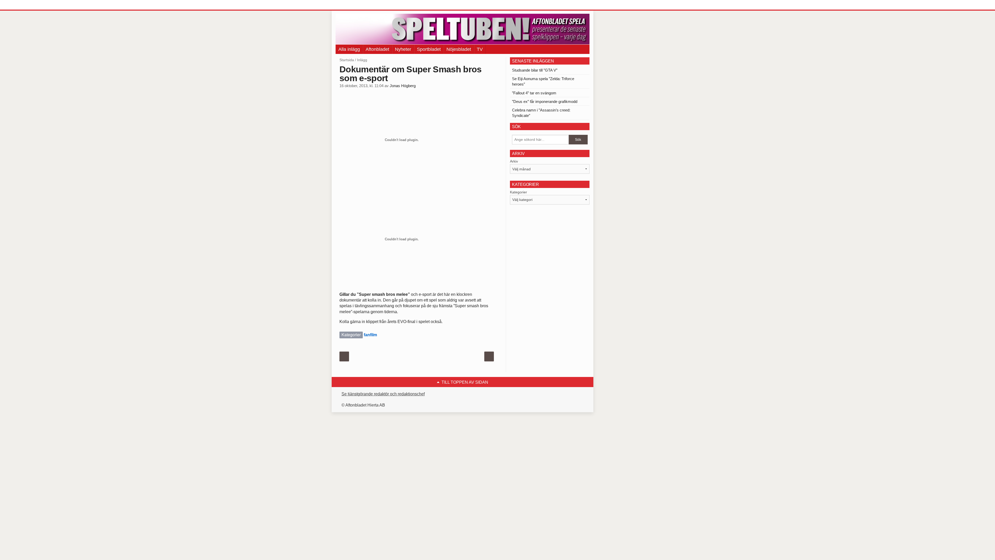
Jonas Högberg (403, 86)
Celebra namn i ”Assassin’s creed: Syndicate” (541, 113)
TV (480, 49)
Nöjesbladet (458, 49)
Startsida (346, 60)
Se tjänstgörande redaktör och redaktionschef (383, 394)
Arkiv (514, 161)
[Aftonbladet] (355, 5)
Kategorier (518, 192)
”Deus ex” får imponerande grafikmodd (544, 101)
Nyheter (403, 49)
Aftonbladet (377, 49)
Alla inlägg (349, 49)
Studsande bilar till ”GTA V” (534, 70)
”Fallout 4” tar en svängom (534, 93)
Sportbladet (429, 49)
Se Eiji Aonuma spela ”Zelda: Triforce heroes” (543, 81)
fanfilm (370, 335)
